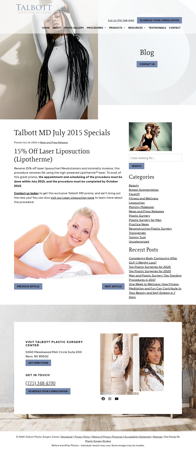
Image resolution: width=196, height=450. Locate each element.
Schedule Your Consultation (159, 20)
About (57, 27)
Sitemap (157, 436)
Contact (175, 27)
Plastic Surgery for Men (145, 220)
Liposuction (137, 202)
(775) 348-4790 (40, 383)
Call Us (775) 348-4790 (121, 20)
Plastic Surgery (139, 215)
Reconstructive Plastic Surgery (150, 228)
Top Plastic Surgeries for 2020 (150, 271)
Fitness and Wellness (143, 198)
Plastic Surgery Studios (98, 441)
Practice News (139, 224)
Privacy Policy (82, 436)
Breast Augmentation (144, 189)
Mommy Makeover (141, 207)
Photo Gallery (74, 27)
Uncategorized (139, 241)
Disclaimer (67, 436)
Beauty (134, 185)
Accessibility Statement (137, 436)
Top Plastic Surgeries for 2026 (150, 267)
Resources (135, 27)
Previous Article (28, 286)
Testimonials (157, 27)
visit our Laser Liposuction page (72, 197)
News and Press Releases (54, 142)
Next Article (113, 286)
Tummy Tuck (137, 237)
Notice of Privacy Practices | (108, 436)
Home (46, 27)
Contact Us (147, 64)
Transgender (137, 233)
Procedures (95, 27)
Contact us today (26, 193)
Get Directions (38, 362)
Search (136, 166)
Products (115, 27)
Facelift (134, 194)
